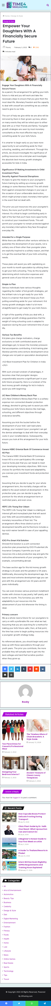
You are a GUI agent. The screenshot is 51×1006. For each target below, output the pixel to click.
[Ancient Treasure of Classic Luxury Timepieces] (38, 763)
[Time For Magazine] (17, 5)
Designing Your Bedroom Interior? (11, 773)
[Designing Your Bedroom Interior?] (13, 762)
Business (7, 902)
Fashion (7, 927)
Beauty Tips (9, 898)
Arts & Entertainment (12, 890)
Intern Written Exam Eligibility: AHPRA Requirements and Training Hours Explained (32, 865)
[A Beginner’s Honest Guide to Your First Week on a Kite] (9, 842)
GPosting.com (26, 996)
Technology (8, 971)
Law (5, 947)
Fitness (7, 931)
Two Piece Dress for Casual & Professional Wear (12, 746)
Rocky (8, 47)
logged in (17, 797)
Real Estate (8, 963)
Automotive (8, 894)
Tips (5, 975)
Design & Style (17, 16)
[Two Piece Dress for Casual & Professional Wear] (13, 730)
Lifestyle (7, 951)
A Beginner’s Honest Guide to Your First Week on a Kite (32, 840)
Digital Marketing (11, 919)
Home (7, 16)
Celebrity (7, 906)
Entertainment (10, 923)
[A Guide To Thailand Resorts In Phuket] (9, 854)
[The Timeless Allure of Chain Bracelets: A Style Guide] (38, 725)
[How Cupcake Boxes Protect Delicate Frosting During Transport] (9, 817)
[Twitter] (11, 669)
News (6, 955)
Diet (5, 914)
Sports (6, 967)
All (5, 886)
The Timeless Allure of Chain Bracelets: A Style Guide (37, 736)
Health (6, 939)
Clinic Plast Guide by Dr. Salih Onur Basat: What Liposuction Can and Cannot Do (32, 829)
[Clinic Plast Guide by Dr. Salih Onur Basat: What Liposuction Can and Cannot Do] (9, 830)
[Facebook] (5, 669)
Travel (6, 979)
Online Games (9, 959)
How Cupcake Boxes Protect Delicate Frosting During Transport (32, 817)
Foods (6, 935)
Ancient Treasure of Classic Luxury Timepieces (36, 775)
